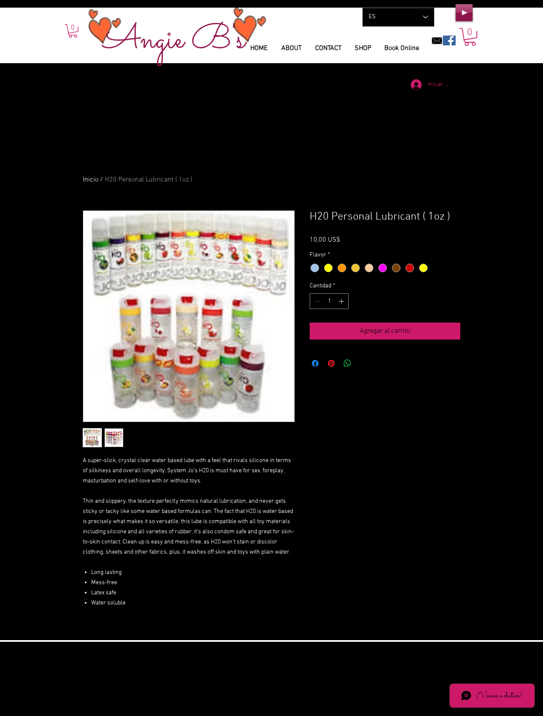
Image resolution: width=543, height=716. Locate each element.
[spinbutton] (329, 301)
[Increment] (342, 301)
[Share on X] (363, 363)
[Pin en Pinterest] (331, 363)
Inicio (90, 180)
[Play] (464, 12)
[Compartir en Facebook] (315, 363)
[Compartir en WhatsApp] (347, 363)
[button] (470, 37)
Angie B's (174, 40)
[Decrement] (316, 301)
